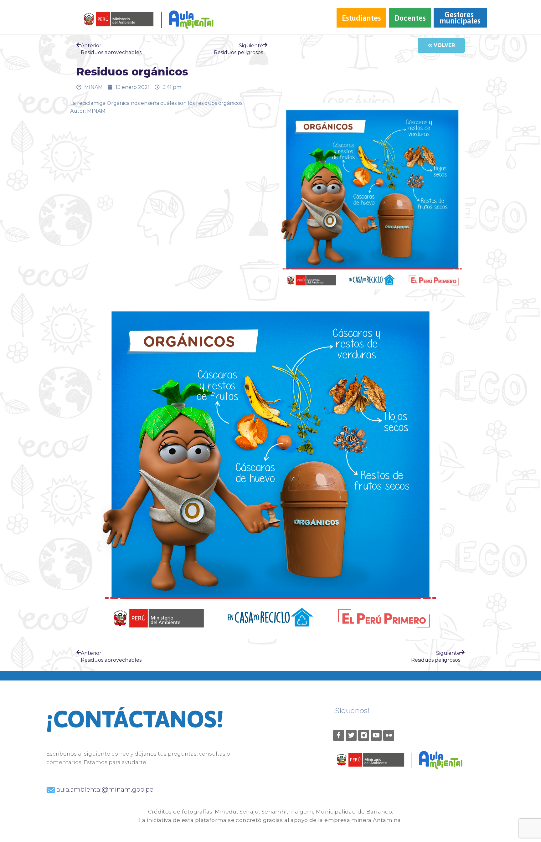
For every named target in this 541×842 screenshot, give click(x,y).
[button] (441, 45)
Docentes (410, 18)
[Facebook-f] (338, 735)
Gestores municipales (460, 17)
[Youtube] (376, 735)
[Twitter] (351, 735)
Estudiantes (361, 18)
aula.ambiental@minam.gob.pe (104, 789)
